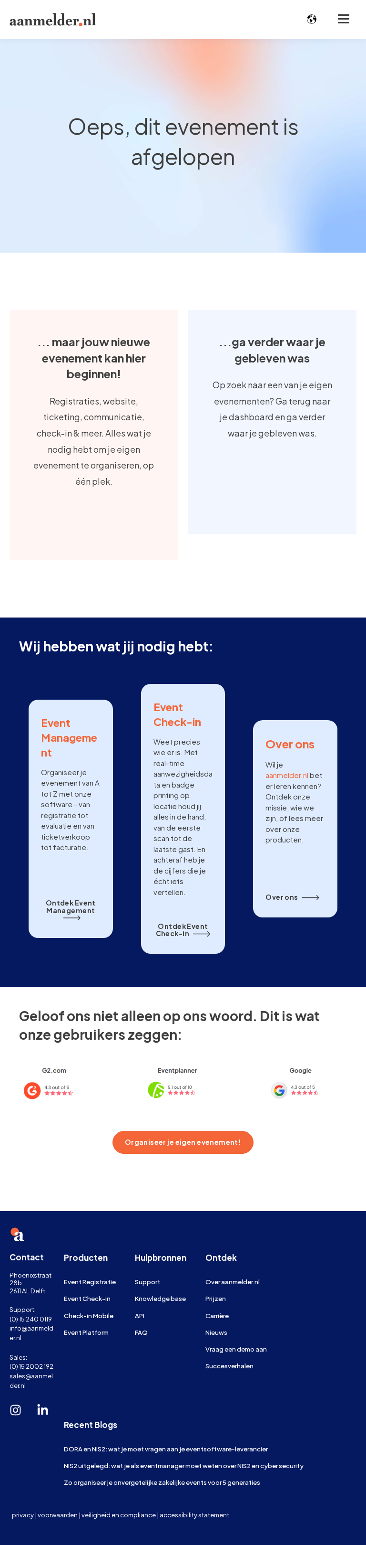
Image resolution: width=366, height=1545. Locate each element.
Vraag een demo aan (236, 1349)
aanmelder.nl (286, 774)
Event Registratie (90, 1282)
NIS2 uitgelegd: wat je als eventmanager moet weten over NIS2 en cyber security (184, 1465)
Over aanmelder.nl (232, 1282)
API (139, 1315)
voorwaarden (58, 1515)
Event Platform (86, 1332)
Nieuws (216, 1332)
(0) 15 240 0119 (31, 1319)
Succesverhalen (229, 1366)
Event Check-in (87, 1298)
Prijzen (215, 1298)
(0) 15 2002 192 (31, 1366)
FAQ (141, 1332)
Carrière (217, 1315)
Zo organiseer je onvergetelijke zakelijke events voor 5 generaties (162, 1482)
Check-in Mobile (88, 1315)
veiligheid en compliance (118, 1515)
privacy (23, 1515)
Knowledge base (160, 1298)
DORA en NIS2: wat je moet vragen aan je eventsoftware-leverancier (166, 1449)
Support (147, 1282)
